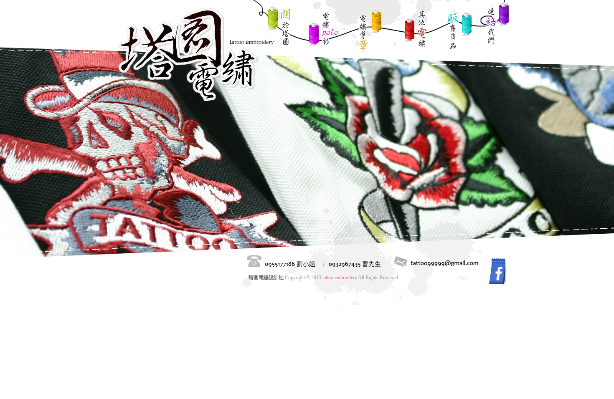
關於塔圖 (279, 27)
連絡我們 (497, 24)
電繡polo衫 (322, 33)
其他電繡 (415, 31)
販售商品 (459, 33)
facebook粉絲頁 (497, 272)
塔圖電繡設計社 (197, 55)
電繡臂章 (369, 31)
